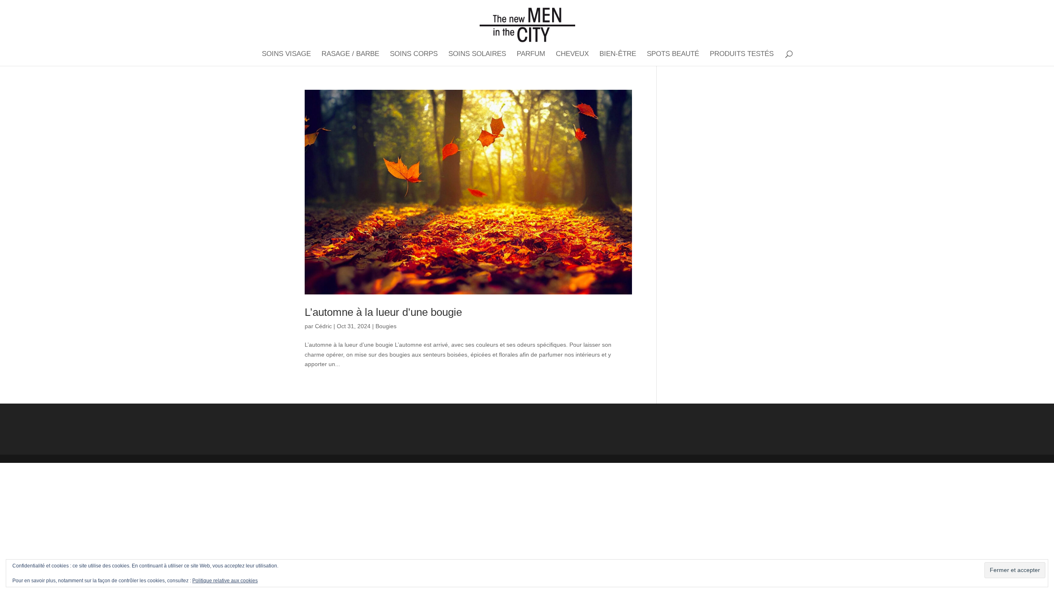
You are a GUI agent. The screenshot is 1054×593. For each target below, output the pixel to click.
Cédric (323, 326)
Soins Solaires (477, 54)
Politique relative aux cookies (225, 581)
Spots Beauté (673, 54)
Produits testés (742, 54)
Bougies (385, 326)
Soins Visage (286, 54)
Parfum (531, 54)
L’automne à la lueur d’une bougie (383, 312)
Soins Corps (414, 54)
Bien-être (617, 54)
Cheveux (572, 54)
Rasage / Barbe (350, 54)
